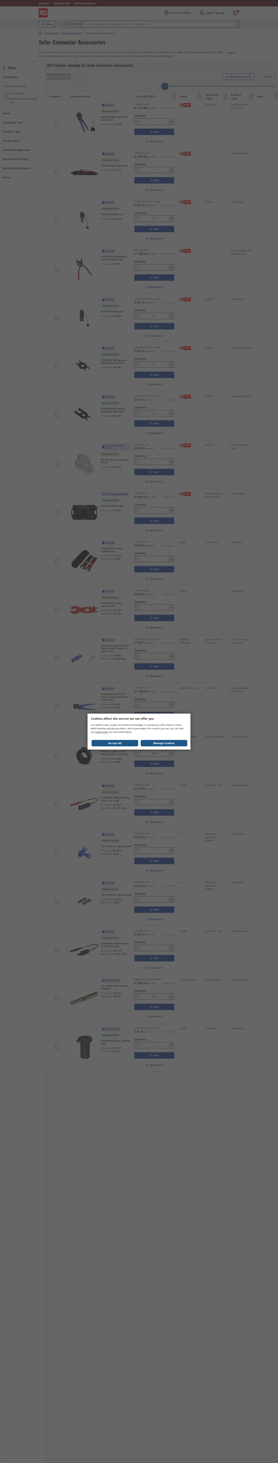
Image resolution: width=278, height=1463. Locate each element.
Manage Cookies (164, 743)
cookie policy (101, 732)
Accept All (114, 743)
